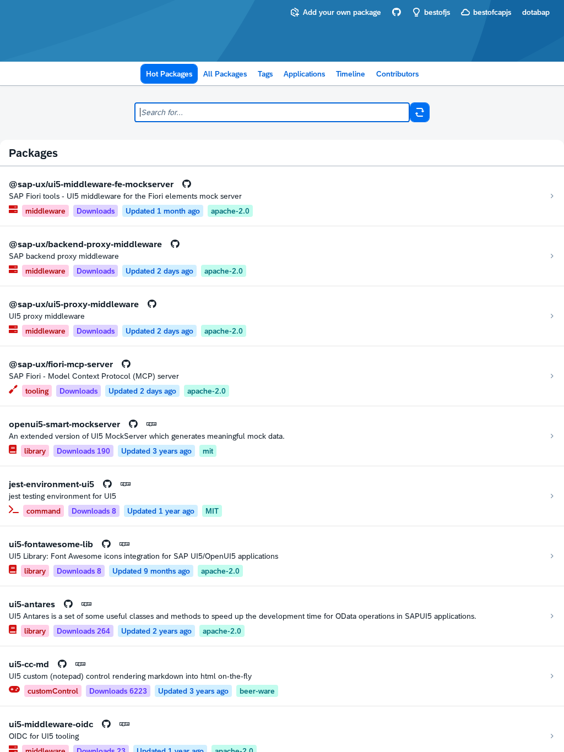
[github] (396, 12)
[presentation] (186, 183)
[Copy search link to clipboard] (420, 112)
